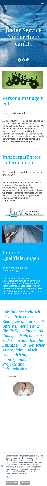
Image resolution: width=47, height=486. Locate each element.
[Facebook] (19, 60)
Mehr (8, 477)
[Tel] (27, 60)
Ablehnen (25, 483)
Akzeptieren (12, 483)
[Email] (23, 60)
